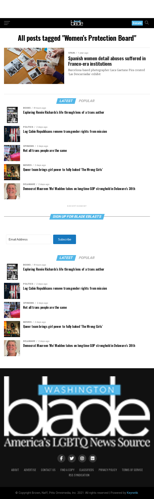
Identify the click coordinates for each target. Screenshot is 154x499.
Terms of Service (132, 470)
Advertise (30, 470)
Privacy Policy (108, 470)
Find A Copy (67, 470)
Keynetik (132, 493)
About (15, 470)
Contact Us (48, 470)
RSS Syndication (79, 475)
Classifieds (86, 470)
